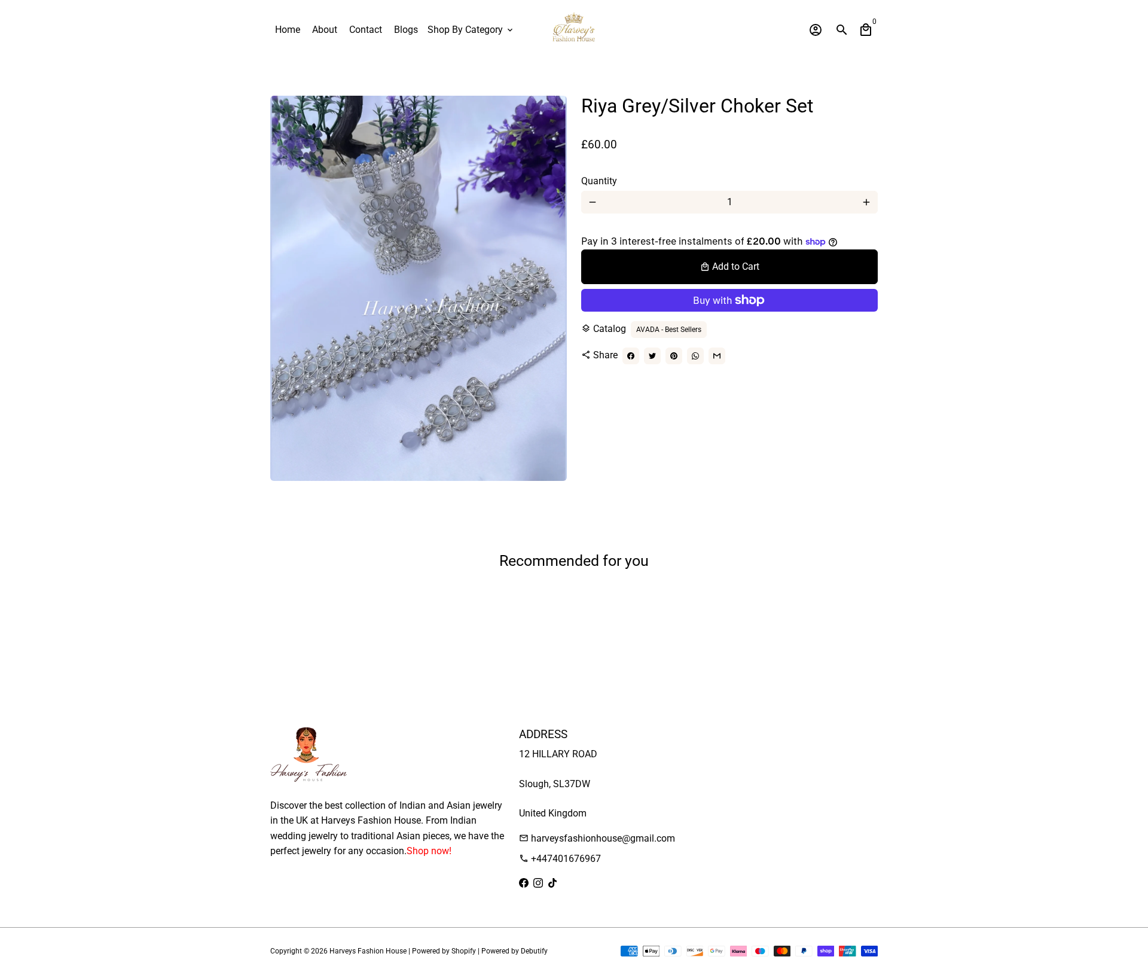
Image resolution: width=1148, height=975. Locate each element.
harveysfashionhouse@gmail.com (597, 838)
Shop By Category (471, 29)
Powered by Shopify (444, 951)
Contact (365, 29)
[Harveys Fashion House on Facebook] (524, 883)
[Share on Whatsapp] (695, 356)
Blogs (406, 29)
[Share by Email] (717, 356)
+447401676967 (560, 858)
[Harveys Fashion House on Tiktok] (552, 883)
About (324, 29)
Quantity (599, 181)
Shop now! (429, 851)
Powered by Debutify (514, 951)
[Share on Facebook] (630, 356)
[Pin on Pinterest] (673, 356)
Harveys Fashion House (368, 951)
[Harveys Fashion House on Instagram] (538, 883)
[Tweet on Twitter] (652, 356)
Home (287, 29)
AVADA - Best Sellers (668, 329)
